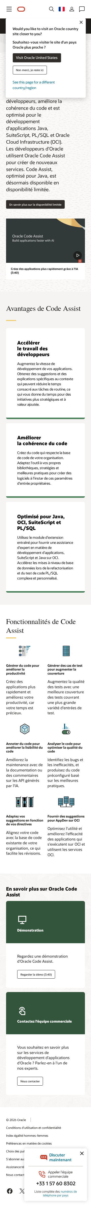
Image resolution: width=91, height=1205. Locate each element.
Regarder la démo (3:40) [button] (36, 974)
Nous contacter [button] (30, 1081)
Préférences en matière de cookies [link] (29, 1143)
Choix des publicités (19, 1151)
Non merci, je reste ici (29, 70)
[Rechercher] (52, 9)
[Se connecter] (72, 9)
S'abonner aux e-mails (21, 1159)
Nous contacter (16, 1175)
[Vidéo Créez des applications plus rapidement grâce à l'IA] (45, 241)
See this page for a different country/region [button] (34, 85)
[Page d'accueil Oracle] (21, 9)
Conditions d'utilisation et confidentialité (33, 1128)
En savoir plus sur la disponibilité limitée (35, 204)
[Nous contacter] (82, 9)
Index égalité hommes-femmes (27, 1135)
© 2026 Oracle (16, 1120)
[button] (9, 9)
